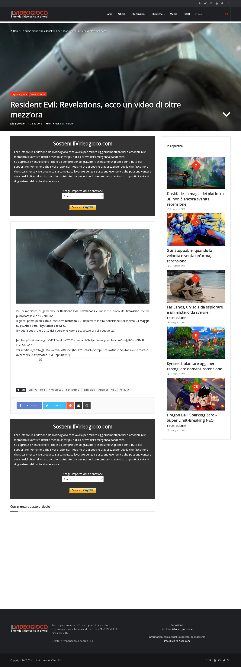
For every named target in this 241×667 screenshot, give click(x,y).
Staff (187, 14)
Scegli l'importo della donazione (83, 191)
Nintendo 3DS (56, 389)
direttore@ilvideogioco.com (177, 629)
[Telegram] (205, 3)
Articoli (121, 14)
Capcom (32, 389)
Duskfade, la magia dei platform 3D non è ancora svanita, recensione (195, 199)
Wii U (113, 389)
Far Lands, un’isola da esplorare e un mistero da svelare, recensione (195, 312)
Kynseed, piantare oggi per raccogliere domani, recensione (194, 366)
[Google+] (70, 405)
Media (173, 14)
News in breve (38, 94)
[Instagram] (211, 3)
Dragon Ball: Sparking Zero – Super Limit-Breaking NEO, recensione (192, 420)
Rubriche (158, 14)
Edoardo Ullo (17, 123)
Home (109, 14)
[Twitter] (222, 3)
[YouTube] (216, 3)
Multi (42, 389)
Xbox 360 (124, 389)
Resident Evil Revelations (95, 389)
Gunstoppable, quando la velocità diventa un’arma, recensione (189, 255)
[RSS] (199, 3)
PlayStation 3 (72, 389)
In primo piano (30, 31)
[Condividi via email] (78, 405)
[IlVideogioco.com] (29, 14)
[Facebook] (228, 3)
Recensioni (139, 14)
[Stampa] (87, 405)
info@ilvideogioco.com (177, 641)
